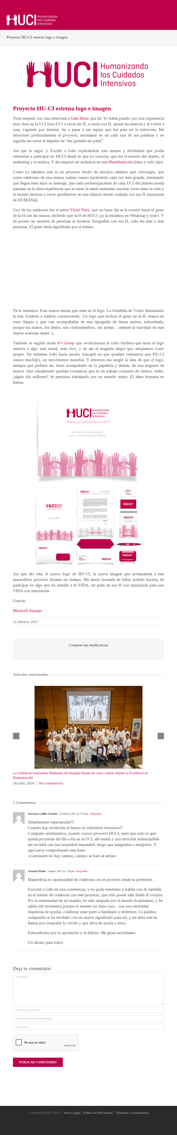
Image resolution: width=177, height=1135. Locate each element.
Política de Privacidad (97, 1112)
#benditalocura (121, 162)
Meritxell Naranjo (27, 610)
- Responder (94, 813)
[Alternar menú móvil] (169, 16)
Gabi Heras (80, 118)
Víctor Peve (80, 210)
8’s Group (66, 343)
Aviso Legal (72, 1112)
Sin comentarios (51, 783)
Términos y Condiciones (132, 1112)
